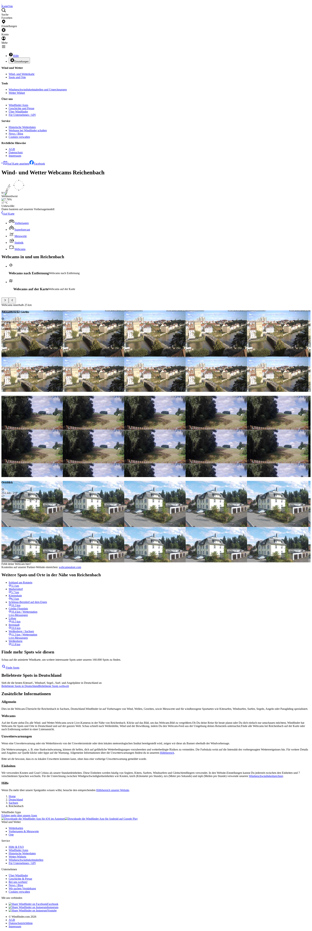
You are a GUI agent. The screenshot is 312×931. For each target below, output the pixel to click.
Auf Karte (8, 213)
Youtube (52, 910)
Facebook (39, 163)
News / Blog (16, 133)
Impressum (15, 155)
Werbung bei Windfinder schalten (28, 130)
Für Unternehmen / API (22, 114)
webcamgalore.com (70, 567)
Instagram (52, 907)
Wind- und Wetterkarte (21, 74)
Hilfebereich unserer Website (112, 790)
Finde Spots (12, 667)
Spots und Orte (17, 77)
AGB (12, 149)
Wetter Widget (17, 92)
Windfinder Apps (18, 105)
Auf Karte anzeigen (18, 163)
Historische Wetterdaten (22, 127)
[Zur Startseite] (1, 3)
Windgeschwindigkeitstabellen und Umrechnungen (38, 89)
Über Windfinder (18, 111)
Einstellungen (21, 61)
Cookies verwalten (19, 136)
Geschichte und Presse (21, 108)
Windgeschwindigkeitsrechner (266, 776)
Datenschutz (16, 152)
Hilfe (16, 55)
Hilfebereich (167, 752)
